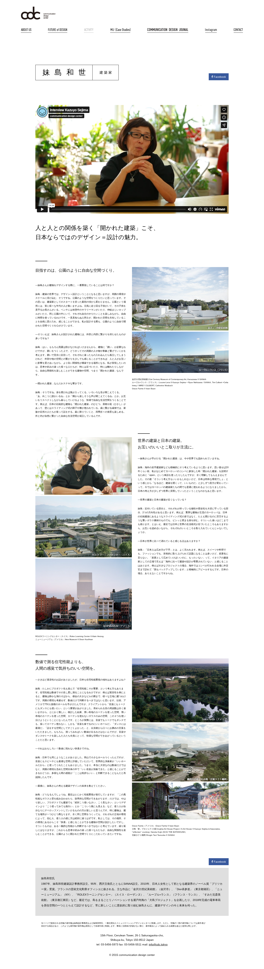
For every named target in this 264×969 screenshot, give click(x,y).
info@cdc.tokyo (158, 944)
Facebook (219, 76)
